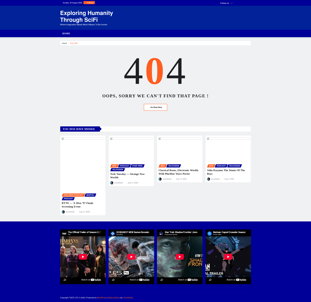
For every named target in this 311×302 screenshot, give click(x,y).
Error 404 (74, 43)
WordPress (102, 297)
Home (66, 33)
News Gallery (114, 297)
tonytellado (70, 211)
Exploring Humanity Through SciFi (86, 16)
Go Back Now (156, 107)
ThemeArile (128, 297)
